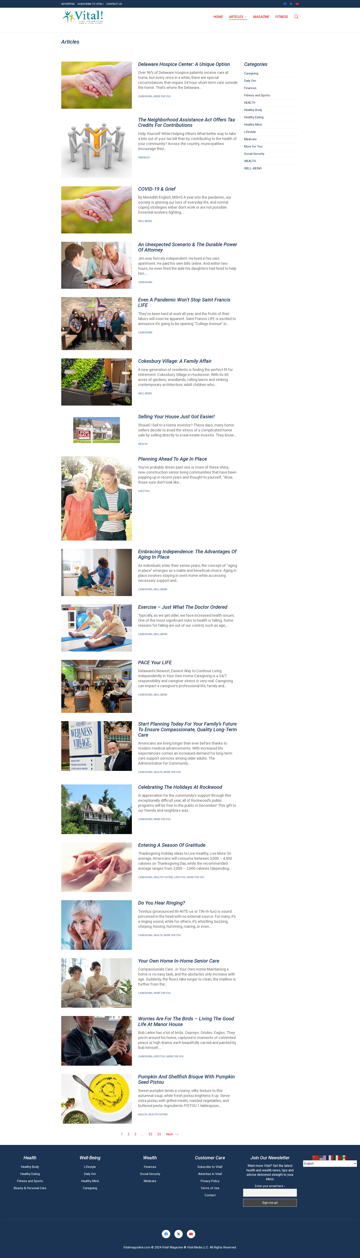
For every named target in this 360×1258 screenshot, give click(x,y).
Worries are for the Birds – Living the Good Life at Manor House (186, 1021)
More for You (162, 96)
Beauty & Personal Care (30, 1188)
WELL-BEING (145, 221)
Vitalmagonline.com (136, 1247)
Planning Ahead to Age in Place (172, 459)
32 (150, 1134)
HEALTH (158, 772)
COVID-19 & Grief (156, 189)
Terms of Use (210, 1188)
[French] (330, 1157)
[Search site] (296, 17)
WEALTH (143, 443)
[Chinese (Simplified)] (315, 1157)
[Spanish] (344, 1157)
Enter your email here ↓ (270, 1186)
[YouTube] (191, 1234)
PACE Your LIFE (155, 662)
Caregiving (145, 96)
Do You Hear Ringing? (161, 903)
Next (170, 1134)
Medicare (250, 139)
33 (159, 1134)
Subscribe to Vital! (210, 1167)
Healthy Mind (253, 124)
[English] (322, 1157)
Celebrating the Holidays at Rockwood (180, 787)
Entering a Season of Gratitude (171, 845)
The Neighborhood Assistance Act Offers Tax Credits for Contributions (186, 122)
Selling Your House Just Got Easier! (176, 416)
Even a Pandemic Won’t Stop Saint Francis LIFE (184, 302)
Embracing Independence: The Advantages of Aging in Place (187, 554)
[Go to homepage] (82, 17)
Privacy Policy (210, 1181)
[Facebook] (166, 1234)
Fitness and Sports (257, 95)
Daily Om (250, 81)
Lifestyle (144, 491)
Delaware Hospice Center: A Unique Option (184, 64)
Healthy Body (253, 110)
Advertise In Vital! (210, 1174)
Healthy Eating (163, 877)
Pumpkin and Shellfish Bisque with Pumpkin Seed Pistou (186, 1079)
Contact (210, 1195)
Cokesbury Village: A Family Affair (174, 361)
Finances (144, 157)
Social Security (254, 154)
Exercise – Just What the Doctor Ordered (182, 607)
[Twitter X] (178, 1234)
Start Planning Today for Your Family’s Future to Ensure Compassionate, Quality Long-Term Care (187, 729)
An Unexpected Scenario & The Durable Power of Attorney (187, 247)
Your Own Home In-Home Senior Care (178, 961)
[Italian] (337, 1157)
